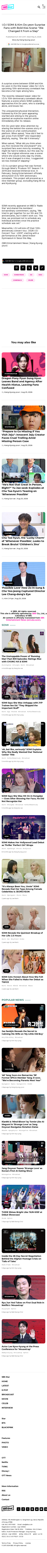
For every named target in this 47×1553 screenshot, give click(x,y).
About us (6, 1495)
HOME (5, 1381)
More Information (10, 1486)
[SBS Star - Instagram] (18, 1509)
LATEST (5, 1386)
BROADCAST (8, 1394)
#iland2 (15, 985)
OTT (4, 1458)
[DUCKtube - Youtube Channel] (41, 1509)
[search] (39, 7)
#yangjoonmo (21, 1084)
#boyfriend (14, 939)
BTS (3, 1423)
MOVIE (5, 1399)
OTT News (7, 1475)
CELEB (30, 280)
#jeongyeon (11, 895)
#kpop (24, 895)
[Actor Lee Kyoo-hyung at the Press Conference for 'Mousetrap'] (23, 1331)
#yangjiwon (6, 1084)
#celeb (29, 1084)
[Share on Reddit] (35, 267)
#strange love (23, 1130)
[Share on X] (29, 267)
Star (4, 1419)
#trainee (14, 711)
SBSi (34, 613)
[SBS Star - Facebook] (23, 1509)
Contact (5, 1499)
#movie (19, 848)
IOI (31, 275)
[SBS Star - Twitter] (28, 1509)
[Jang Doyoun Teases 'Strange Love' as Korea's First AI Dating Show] (23, 1153)
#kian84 (4, 1130)
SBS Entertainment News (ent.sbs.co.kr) (25, 619)
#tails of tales (6, 1265)
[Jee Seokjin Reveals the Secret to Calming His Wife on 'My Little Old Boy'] (23, 1016)
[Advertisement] (23, 192)
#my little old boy (8, 1037)
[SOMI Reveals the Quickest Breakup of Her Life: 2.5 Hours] (23, 918)
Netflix (5, 1462)
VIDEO (5, 1447)
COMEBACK (17, 280)
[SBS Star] (8, 1508)
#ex (8, 939)
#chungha (16, 665)
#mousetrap (18, 1352)
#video (22, 939)
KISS (40, 275)
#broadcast (30, 665)
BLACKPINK (7, 1427)
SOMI (6, 275)
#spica (13, 1084)
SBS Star (6, 1377)
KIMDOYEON (19, 275)
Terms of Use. (6, 1543)
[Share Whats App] (16, 267)
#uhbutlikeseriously (34, 711)
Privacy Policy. (18, 1543)
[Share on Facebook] (22, 267)
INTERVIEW (7, 1408)
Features (6, 1438)
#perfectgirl (11, 848)
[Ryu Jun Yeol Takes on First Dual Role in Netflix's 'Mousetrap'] (23, 1287)
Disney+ (5, 1471)
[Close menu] (43, 5)
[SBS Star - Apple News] (37, 1509)
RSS (3, 1491)
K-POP (5, 1390)
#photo (9, 1218)
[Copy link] (42, 267)
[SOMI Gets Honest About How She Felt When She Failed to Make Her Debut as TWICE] (23, 962)
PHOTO (5, 1443)
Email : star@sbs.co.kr (25, 1524)
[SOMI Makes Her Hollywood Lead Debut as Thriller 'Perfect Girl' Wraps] (23, 827)
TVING (5, 1467)
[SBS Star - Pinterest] (32, 1509)
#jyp (8, 711)
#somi (23, 665)
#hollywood (27, 848)
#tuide (4, 1218)
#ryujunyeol (6, 1309)
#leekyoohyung (7, 1352)
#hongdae (10, 805)
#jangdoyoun (13, 1130)
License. (28, 1543)
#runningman (6, 665)
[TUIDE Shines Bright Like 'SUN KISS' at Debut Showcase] (23, 1197)
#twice (19, 895)
